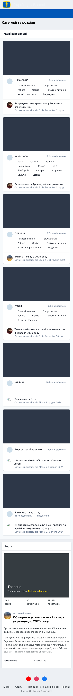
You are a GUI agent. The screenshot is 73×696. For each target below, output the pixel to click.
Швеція (36, 174)
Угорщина (57, 170)
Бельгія (21, 174)
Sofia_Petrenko (47, 110)
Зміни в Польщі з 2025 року (30, 256)
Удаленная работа (25, 399)
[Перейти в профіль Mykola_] (10, 258)
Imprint (66, 686)
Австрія (40, 170)
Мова (6, 686)
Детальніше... (11, 660)
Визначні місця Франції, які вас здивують (38, 184)
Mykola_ (43, 259)
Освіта (35, 89)
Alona (42, 402)
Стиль (19, 686)
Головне (14, 587)
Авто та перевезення (29, 247)
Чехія (20, 161)
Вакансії (20, 381)
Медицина (48, 94)
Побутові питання (56, 89)
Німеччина (21, 80)
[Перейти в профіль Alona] (10, 401)
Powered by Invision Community (36, 691)
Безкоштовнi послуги (28, 449)
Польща (20, 233)
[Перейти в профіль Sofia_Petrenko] (10, 105)
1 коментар (40, 660)
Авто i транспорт (26, 94)
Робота (21, 89)
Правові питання (26, 85)
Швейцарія (23, 170)
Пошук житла (49, 85)
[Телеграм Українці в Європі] (62, 13)
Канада (41, 166)
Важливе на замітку (27, 512)
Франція (49, 161)
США (55, 166)
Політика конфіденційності (43, 686)
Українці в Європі (15, 33)
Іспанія (34, 161)
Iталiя (18, 305)
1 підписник (43, 515)
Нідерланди (23, 166)
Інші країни (22, 156)
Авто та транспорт (27, 320)
